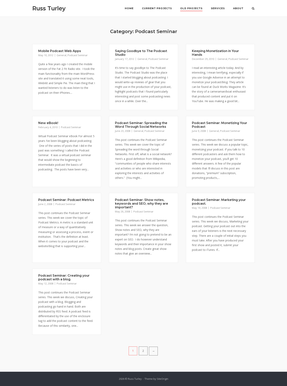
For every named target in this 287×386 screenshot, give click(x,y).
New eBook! (48, 123)
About (238, 8)
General (61, 55)
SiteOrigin (162, 379)
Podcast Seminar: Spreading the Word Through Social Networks (141, 125)
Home (129, 8)
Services (218, 8)
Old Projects (191, 8)
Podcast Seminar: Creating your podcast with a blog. (64, 277)
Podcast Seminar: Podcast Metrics (66, 200)
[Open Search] (253, 9)
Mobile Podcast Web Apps (59, 51)
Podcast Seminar (78, 55)
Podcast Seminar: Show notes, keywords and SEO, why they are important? (141, 203)
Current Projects (157, 8)
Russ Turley (49, 8)
